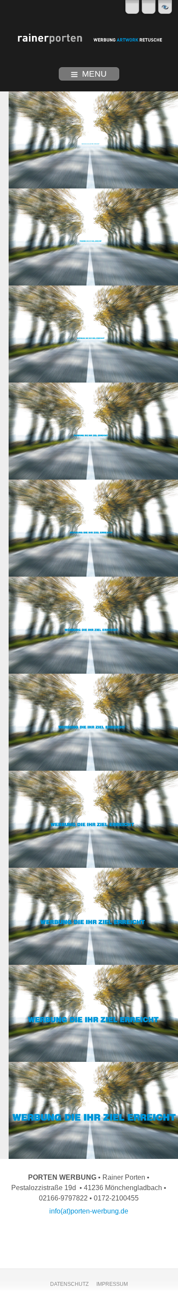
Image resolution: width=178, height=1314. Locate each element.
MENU (94, 73)
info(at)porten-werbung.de (88, 1211)
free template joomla (89, 1307)
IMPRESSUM (112, 1284)
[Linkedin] (132, 7)
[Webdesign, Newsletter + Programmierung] (165, 7)
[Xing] (149, 7)
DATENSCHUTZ (69, 1284)
